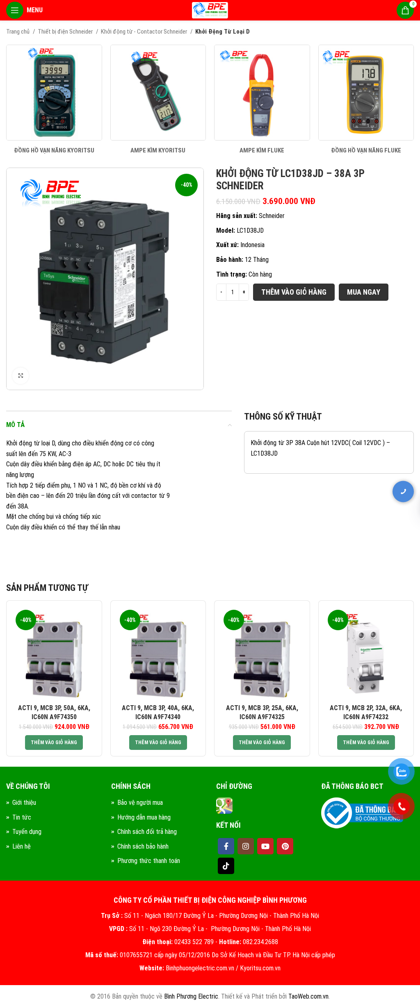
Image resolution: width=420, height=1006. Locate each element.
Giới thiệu (24, 802)
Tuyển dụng (26, 832)
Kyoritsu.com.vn (260, 968)
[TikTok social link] (226, 866)
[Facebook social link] (226, 846)
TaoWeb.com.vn (308, 996)
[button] (54, 742)
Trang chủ (18, 31)
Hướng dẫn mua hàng (144, 817)
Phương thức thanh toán (148, 861)
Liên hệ (21, 846)
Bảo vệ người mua (140, 802)
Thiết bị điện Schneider (66, 31)
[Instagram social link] (245, 846)
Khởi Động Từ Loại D (222, 31)
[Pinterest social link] (285, 846)
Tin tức (21, 817)
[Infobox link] (54, 99)
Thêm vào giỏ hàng (293, 292)
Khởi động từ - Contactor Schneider (144, 31)
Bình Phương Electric (191, 996)
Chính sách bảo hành (143, 846)
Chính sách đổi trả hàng (147, 832)
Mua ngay (363, 292)
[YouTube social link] (265, 846)
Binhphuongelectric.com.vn (200, 968)
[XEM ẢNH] (20, 376)
